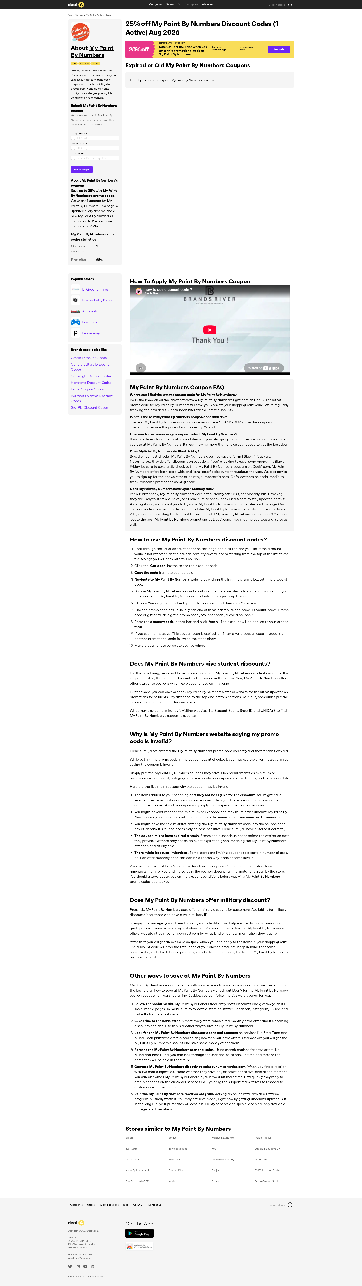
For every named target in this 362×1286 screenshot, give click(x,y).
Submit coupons (188, 4)
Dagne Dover (133, 1159)
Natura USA (262, 1159)
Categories (155, 4)
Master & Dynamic (223, 1137)
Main (71, 15)
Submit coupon (82, 169)
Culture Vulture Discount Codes (90, 367)
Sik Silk (129, 1137)
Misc (95, 63)
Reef (214, 1148)
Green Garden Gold (266, 1181)
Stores (170, 4)
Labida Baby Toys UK (267, 1148)
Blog (125, 1204)
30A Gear (131, 1148)
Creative (84, 63)
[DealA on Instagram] (77, 1267)
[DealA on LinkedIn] (92, 1267)
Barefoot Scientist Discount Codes (91, 398)
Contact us (154, 1204)
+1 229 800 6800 (84, 1254)
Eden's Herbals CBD (137, 1181)
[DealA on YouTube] (85, 1267)
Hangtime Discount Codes (91, 382)
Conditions (77, 153)
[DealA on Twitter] (70, 1267)
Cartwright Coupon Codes (91, 376)
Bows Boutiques (178, 1148)
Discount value (80, 143)
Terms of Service (76, 1276)
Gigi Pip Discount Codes (89, 407)
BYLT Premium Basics (267, 1170)
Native (172, 1181)
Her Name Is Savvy (223, 1159)
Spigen (172, 1137)
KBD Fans (175, 1159)
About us (207, 4)
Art (74, 63)
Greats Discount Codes (88, 358)
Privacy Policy (95, 1276)
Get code (279, 49)
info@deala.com (83, 1257)
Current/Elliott (176, 1170)
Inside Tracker (263, 1137)
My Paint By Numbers (92, 51)
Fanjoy (215, 1170)
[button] (194, 49)
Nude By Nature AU (137, 1170)
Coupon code (79, 133)
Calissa (216, 1181)
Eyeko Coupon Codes (87, 389)
